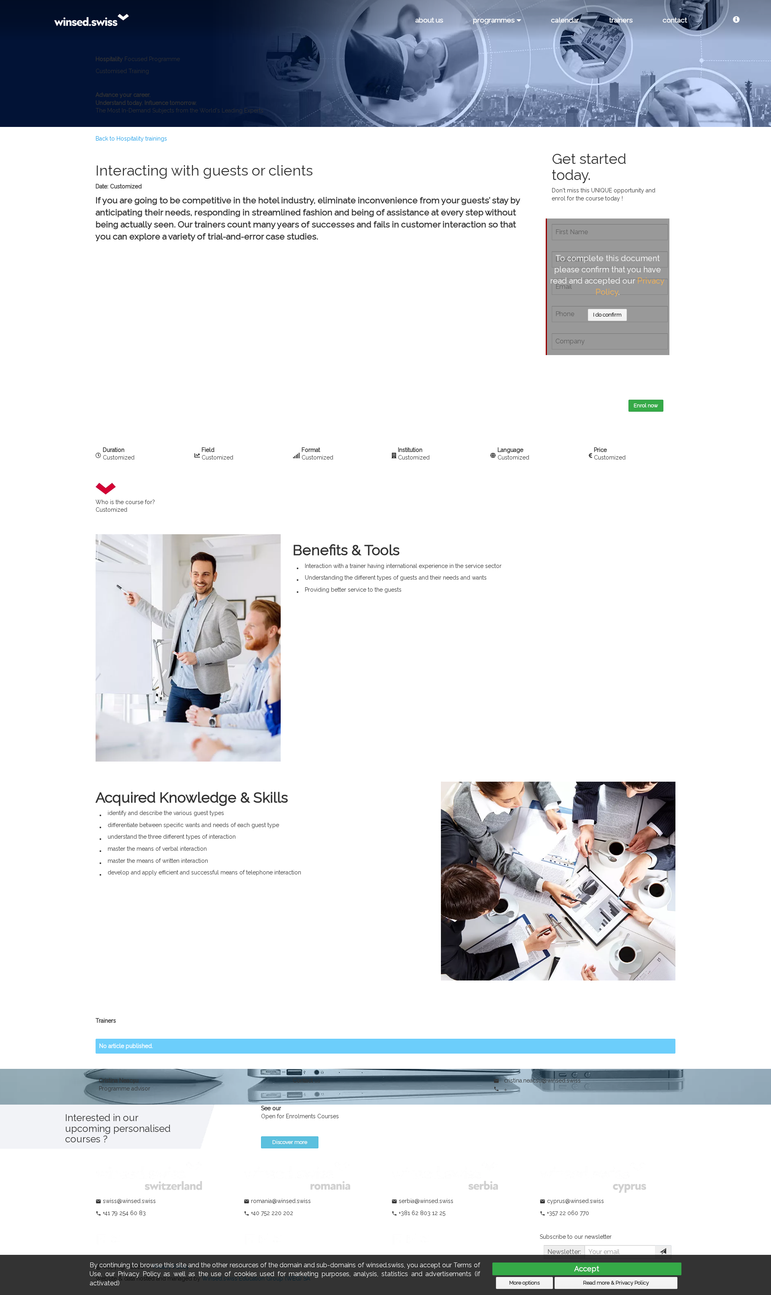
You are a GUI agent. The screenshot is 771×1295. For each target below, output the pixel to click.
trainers (621, 20)
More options (524, 1283)
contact (675, 20)
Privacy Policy (580, 382)
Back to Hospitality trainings (131, 138)
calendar (565, 20)
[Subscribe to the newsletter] (663, 1252)
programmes (494, 20)
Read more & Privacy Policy (616, 1283)
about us (429, 20)
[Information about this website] (736, 20)
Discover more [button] (289, 1142)
